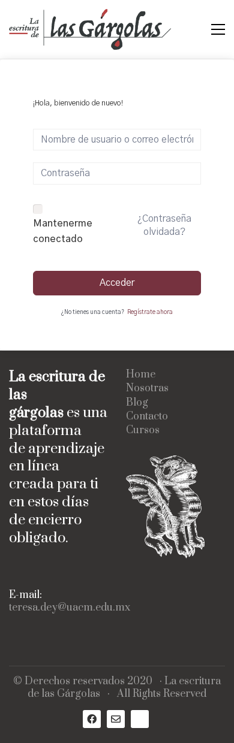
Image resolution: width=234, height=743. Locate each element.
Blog (137, 403)
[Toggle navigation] (218, 29)
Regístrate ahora (150, 312)
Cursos (143, 430)
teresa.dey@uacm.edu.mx (69, 608)
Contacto (147, 416)
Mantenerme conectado (62, 231)
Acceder (117, 283)
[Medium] (140, 719)
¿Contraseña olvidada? (164, 225)
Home (140, 375)
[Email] (116, 719)
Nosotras (147, 388)
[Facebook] (92, 719)
